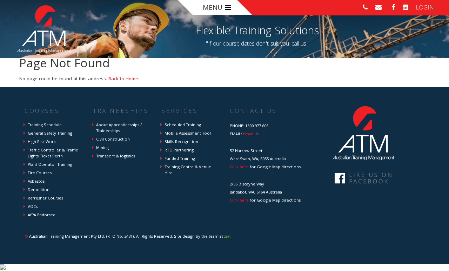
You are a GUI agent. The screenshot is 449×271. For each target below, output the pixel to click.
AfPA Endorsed (41, 215)
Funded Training (180, 159)
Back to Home (123, 79)
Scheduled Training (183, 125)
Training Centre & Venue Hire (188, 170)
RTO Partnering (179, 150)
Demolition (38, 190)
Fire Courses (40, 173)
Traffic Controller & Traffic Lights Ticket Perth (53, 153)
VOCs (33, 207)
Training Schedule (45, 125)
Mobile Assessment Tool (188, 133)
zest (227, 236)
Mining (102, 148)
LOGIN (425, 8)
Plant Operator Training (50, 165)
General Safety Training (50, 133)
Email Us (251, 134)
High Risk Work (42, 142)
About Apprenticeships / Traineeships (119, 128)
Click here (239, 167)
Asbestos (36, 181)
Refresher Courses (45, 198)
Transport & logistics (115, 156)
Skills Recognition (181, 142)
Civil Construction (113, 139)
